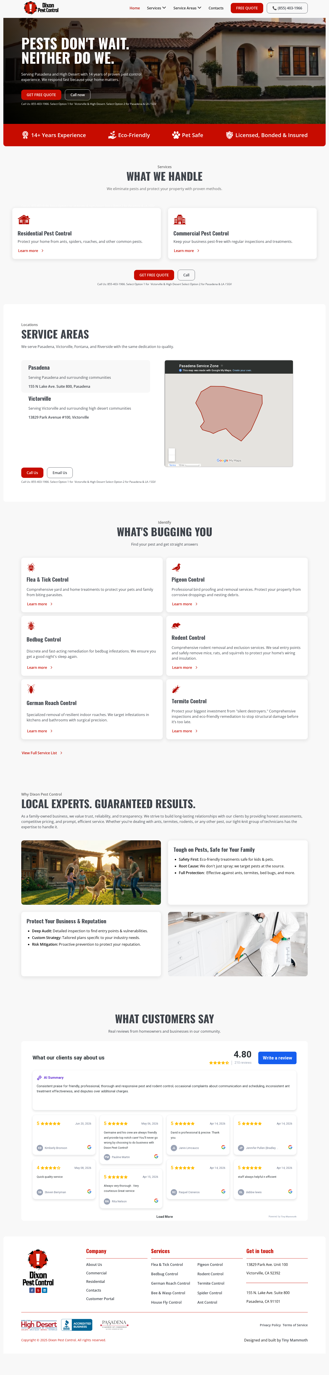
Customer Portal (100, 1298)
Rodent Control (210, 1273)
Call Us (32, 472)
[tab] (85, 376)
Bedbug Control (164, 1273)
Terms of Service (295, 1325)
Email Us (60, 472)
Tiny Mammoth (295, 1340)
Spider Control (209, 1292)
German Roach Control (170, 1283)
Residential (95, 1281)
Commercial (96, 1273)
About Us (94, 1264)
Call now (77, 94)
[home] (41, 8)
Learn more (28, 250)
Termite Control (210, 1283)
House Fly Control (166, 1302)
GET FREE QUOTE (41, 94)
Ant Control (207, 1302)
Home (135, 8)
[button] (156, 8)
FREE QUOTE (247, 8)
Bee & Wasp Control (168, 1292)
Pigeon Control (210, 1264)
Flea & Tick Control (167, 1264)
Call (186, 275)
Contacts (216, 8)
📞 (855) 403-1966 (287, 8)
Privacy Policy (270, 1325)
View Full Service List (39, 752)
